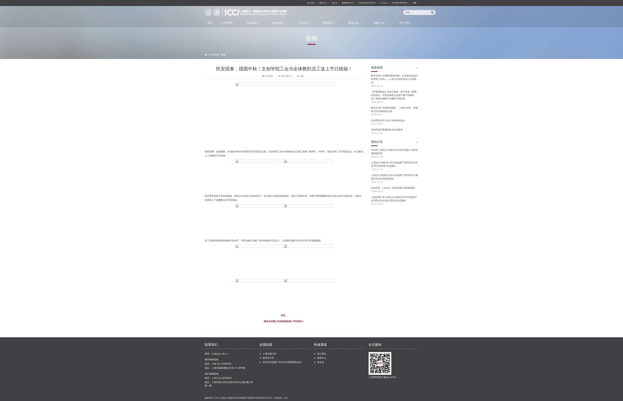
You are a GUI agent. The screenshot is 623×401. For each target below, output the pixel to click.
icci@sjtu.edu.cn (220, 353)
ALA (286, 398)
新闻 (223, 54)
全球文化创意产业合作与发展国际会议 (282, 362)
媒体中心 (323, 3)
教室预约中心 (348, 3)
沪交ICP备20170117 (263, 398)
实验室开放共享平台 (367, 3)
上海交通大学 (269, 353)
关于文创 (214, 54)
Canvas (383, 3)
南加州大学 (268, 358)
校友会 (334, 3)
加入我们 (311, 3)
